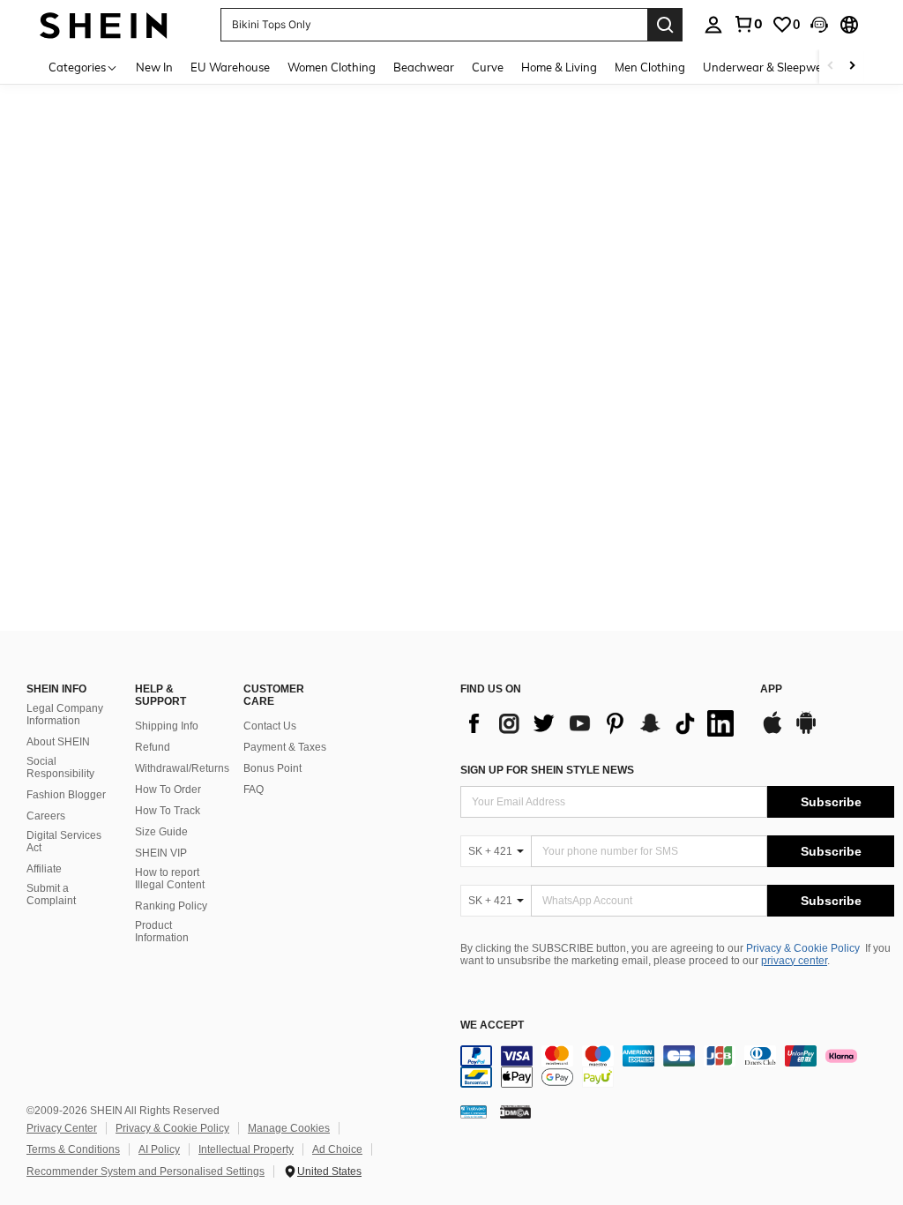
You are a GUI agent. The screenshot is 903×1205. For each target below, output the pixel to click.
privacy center (794, 960)
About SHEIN (58, 742)
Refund (152, 747)
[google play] (806, 731)
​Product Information (162, 931)
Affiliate (44, 869)
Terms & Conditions (73, 1149)
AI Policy (159, 1149)
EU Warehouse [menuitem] (230, 67)
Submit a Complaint (51, 894)
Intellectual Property (246, 1149)
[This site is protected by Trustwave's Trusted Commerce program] (473, 1111)
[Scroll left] (831, 66)
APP (771, 689)
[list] (601, 723)
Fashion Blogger (66, 795)
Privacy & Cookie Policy (803, 948)
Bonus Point (272, 768)
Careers (45, 816)
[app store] (772, 731)
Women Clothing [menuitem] (331, 67)
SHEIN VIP (161, 853)
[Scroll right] (852, 66)
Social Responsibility (60, 767)
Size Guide (161, 832)
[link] (748, 23)
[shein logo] (104, 24)
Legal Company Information (64, 714)
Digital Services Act (63, 841)
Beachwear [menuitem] (423, 67)
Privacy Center (61, 1128)
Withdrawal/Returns (182, 768)
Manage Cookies (289, 1128)
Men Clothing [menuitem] (650, 67)
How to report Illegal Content (170, 878)
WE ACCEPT (492, 1025)
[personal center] (713, 24)
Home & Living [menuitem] (559, 67)
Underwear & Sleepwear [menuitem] (768, 67)
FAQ (253, 789)
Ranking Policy (171, 906)
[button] (819, 24)
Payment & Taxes (284, 747)
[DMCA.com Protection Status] (515, 1111)
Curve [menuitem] (488, 67)
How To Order (168, 789)
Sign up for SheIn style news (547, 770)
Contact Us (269, 726)
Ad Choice (337, 1149)
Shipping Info (166, 726)
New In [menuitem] (154, 67)
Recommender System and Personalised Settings (145, 1171)
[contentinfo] (677, 1066)
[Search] (665, 24)
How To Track (167, 811)
